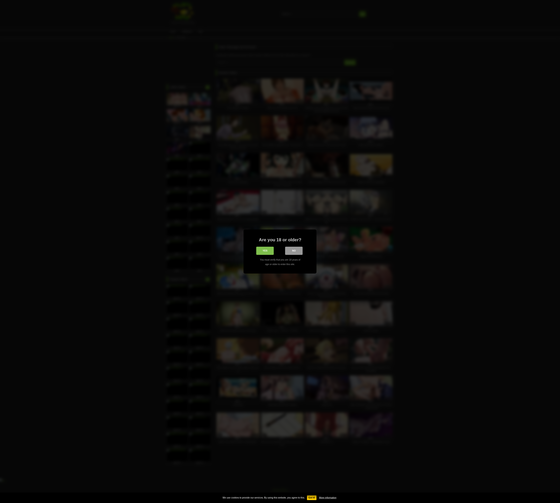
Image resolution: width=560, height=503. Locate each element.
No (294, 250)
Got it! (311, 497)
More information (327, 497)
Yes (265, 250)
